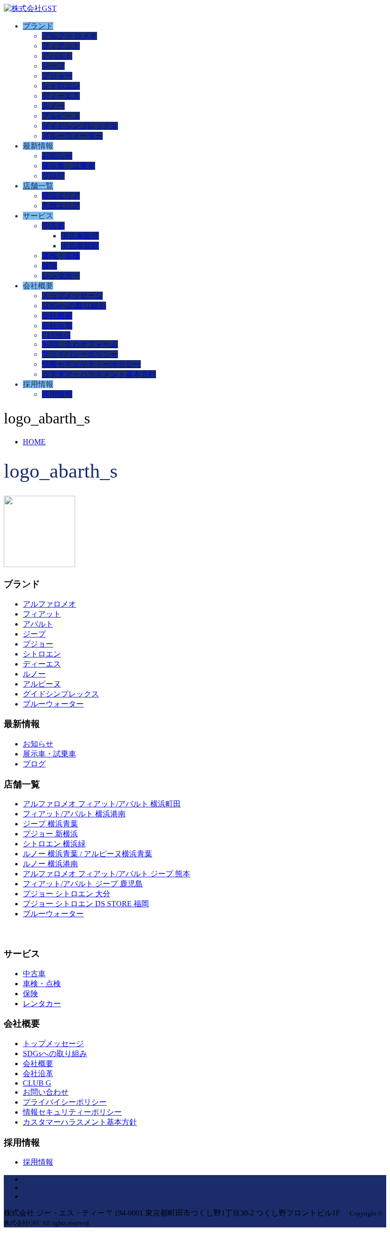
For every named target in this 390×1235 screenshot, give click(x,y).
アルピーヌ (61, 116)
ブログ (53, 176)
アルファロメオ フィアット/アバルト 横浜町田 (102, 804)
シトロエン (61, 86)
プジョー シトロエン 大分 (66, 894)
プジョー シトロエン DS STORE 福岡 (86, 904)
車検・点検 (61, 256)
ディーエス (61, 96)
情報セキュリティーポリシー (91, 364)
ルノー (53, 106)
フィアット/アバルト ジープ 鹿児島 (83, 884)
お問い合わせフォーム (80, 344)
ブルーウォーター (72, 136)
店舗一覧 (38, 186)
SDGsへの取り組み (74, 306)
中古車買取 (80, 246)
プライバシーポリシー (80, 354)
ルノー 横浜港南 (50, 864)
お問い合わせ (45, 1092)
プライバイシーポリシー (65, 1102)
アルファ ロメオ (69, 36)
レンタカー (61, 276)
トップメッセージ (72, 296)
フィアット (61, 46)
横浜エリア (61, 196)
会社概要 (57, 316)
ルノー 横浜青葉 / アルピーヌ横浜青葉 (87, 854)
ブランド (38, 26)
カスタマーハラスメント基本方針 (99, 374)
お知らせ (57, 156)
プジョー (57, 76)
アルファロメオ (49, 604)
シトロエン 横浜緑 (54, 844)
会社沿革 (57, 326)
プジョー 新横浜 (50, 834)
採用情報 (57, 394)
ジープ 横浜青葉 (50, 824)
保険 (49, 266)
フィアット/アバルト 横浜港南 (74, 814)
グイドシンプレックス (80, 126)
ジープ (53, 66)
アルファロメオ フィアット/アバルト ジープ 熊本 (106, 874)
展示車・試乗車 (68, 166)
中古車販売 (80, 236)
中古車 (53, 226)
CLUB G (56, 335)
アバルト (57, 56)
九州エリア (61, 206)
